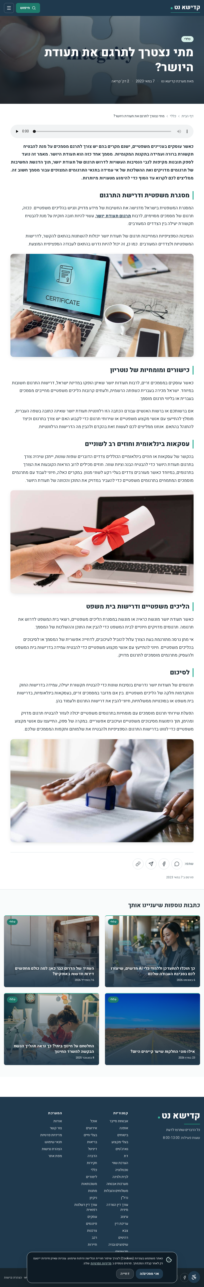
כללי (187, 39)
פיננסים (91, 1223)
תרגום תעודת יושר (113, 216)
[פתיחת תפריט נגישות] (194, 1277)
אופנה (123, 1128)
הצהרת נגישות (52, 1149)
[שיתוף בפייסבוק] (163, 863)
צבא (125, 1230)
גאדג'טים (122, 1149)
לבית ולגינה (120, 1176)
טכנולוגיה (121, 1170)
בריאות (92, 1142)
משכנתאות (89, 1183)
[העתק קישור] (138, 863)
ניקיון (93, 1197)
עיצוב (124, 1216)
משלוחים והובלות (116, 1190)
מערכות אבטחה (117, 1183)
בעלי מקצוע (119, 1142)
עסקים (92, 1216)
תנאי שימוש (53, 1142)
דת (126, 1156)
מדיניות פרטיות (51, 1135)
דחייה (125, 1273)
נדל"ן (124, 1197)
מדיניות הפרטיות (101, 1263)
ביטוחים (122, 1135)
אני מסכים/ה (149, 1273)
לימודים (91, 1176)
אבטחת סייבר (118, 1121)
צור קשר (56, 1128)
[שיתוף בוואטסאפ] (176, 863)
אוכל (93, 1121)
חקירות (92, 1163)
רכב (94, 1237)
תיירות (92, 1244)
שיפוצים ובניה (118, 1244)
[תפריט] (9, 8)
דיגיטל (92, 1149)
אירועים (91, 1128)
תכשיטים (121, 1251)
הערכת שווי (120, 1163)
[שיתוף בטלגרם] (151, 863)
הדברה (92, 1156)
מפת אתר (55, 1156)
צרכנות (92, 1230)
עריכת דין (121, 1223)
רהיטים (123, 1237)
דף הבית (188, 116)
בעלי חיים (90, 1135)
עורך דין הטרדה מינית (117, 1207)
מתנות (92, 1190)
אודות (57, 1121)
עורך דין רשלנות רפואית (85, 1207)
